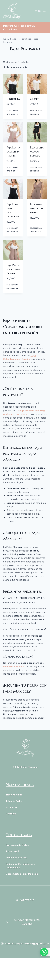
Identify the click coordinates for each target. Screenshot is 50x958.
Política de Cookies (16, 857)
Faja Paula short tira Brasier (13, 269)
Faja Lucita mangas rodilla (36, 151)
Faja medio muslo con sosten (36, 208)
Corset (34, 99)
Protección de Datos (17, 845)
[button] (44, 952)
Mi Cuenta (11, 807)
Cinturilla (13, 99)
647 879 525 (27, 900)
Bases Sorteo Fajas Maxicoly (22, 873)
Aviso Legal (12, 851)
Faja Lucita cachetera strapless (13, 151)
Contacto (11, 813)
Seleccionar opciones (12, 112)
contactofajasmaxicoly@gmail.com (27, 943)
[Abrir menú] (44, 11)
